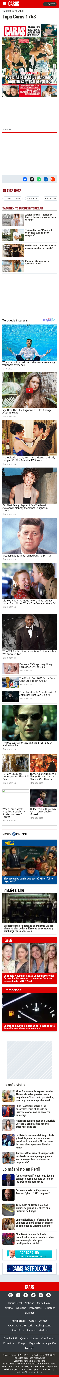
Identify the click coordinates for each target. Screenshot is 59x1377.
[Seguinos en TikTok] (33, 1295)
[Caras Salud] (29, 1257)
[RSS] (41, 1295)
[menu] (4, 4)
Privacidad (9, 1343)
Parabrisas (35, 1307)
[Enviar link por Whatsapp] (39, 179)
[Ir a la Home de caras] (13, 5)
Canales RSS (10, 1338)
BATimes (29, 1312)
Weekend (21, 1307)
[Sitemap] (48, 1295)
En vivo (51, 4)
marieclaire (29, 890)
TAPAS (5, 11)
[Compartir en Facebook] (25, 179)
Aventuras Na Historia (20, 1325)
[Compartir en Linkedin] (46, 179)
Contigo (43, 1320)
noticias (29, 843)
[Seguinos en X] (25, 1295)
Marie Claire (44, 1303)
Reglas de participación (42, 1343)
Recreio (31, 1330)
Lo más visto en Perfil (21, 1169)
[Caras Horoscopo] (29, 1271)
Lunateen (50, 1307)
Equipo (22, 1343)
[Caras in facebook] (18, 1295)
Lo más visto (13, 1084)
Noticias (29, 1303)
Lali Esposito (32, 198)
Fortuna (8, 1307)
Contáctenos (48, 1338)
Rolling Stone (43, 1325)
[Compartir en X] (32, 179)
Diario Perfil (15, 1303)
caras (29, 940)
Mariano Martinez (13, 198)
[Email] (53, 179)
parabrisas (29, 990)
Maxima (43, 1330)
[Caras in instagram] (10, 1295)
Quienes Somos (29, 1338)
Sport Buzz (17, 1330)
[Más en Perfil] (20, 834)
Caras (32, 1320)
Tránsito (29, 1348)
